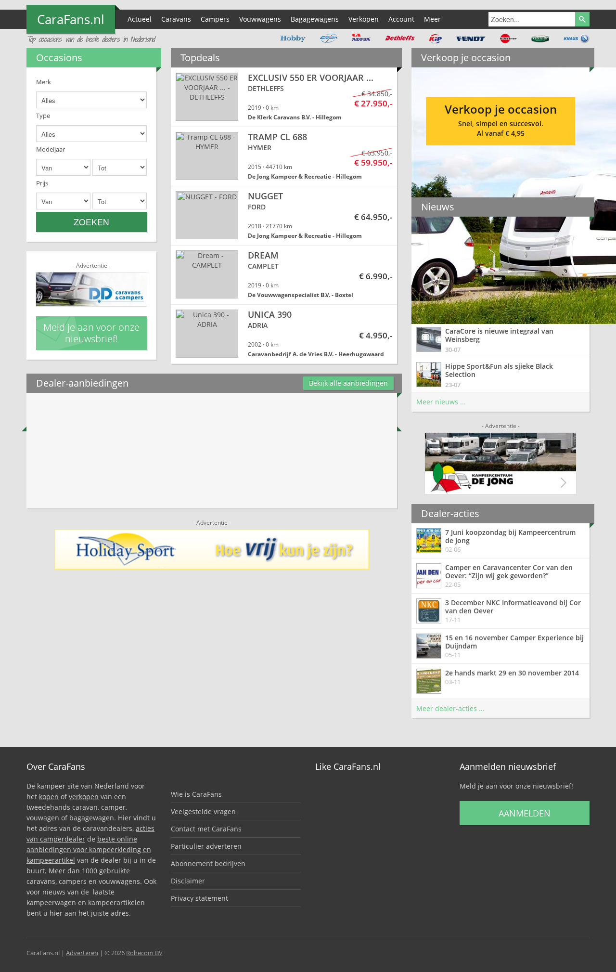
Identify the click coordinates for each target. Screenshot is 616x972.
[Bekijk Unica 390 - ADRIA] (284, 334)
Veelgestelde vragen (203, 811)
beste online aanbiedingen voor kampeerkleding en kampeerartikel (88, 849)
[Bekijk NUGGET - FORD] (284, 215)
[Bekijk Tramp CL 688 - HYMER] (284, 156)
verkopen (84, 796)
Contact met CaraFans (206, 828)
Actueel (140, 19)
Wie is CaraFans (196, 794)
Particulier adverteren (206, 846)
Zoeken (91, 222)
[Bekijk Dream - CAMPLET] (284, 275)
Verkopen (363, 19)
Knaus (577, 38)
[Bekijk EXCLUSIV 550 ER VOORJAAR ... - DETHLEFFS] (284, 97)
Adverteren (82, 952)
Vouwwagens (260, 19)
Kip (435, 38)
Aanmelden (525, 813)
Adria (361, 38)
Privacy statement (199, 898)
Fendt (471, 38)
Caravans (176, 19)
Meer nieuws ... (441, 401)
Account (401, 19)
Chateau (540, 38)
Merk (43, 82)
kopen (49, 796)
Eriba (328, 38)
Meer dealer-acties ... (450, 708)
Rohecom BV (144, 952)
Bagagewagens (315, 19)
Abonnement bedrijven (208, 863)
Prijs (42, 183)
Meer (432, 19)
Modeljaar (50, 149)
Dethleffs (400, 38)
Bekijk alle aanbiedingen (348, 383)
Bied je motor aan (500, 118)
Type (43, 115)
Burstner (508, 38)
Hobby (293, 38)
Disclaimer (188, 880)
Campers (215, 19)
